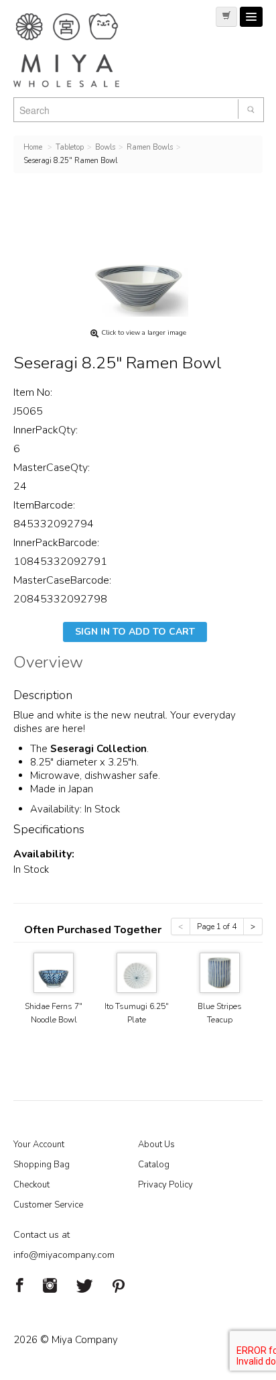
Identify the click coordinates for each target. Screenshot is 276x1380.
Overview (48, 664)
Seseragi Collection (98, 748)
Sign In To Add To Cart (135, 631)
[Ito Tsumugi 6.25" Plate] (137, 971)
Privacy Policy (165, 1185)
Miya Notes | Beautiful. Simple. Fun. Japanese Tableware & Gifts (80, 50)
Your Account (38, 1144)
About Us (156, 1144)
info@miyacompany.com (64, 1255)
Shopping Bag (41, 1165)
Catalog (153, 1165)
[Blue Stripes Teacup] (220, 971)
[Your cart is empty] (226, 17)
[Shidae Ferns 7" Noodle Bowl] (53, 971)
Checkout (31, 1185)
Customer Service (48, 1205)
